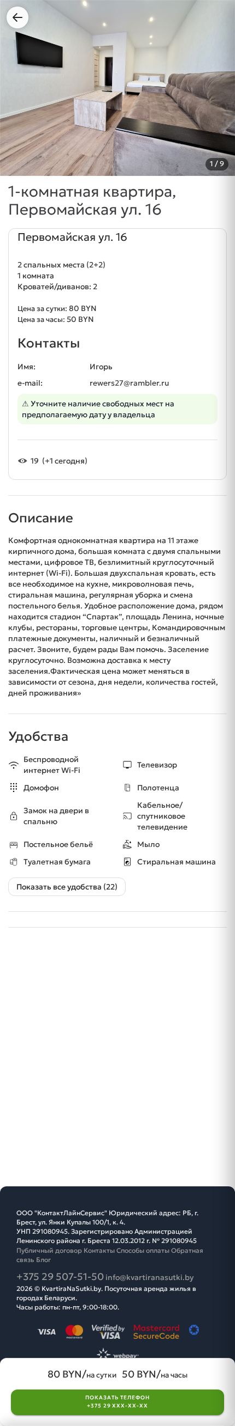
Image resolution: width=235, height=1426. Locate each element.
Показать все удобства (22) (67, 887)
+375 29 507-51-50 (60, 1276)
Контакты (99, 1250)
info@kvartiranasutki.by (149, 1277)
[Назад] (17, 17)
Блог (43, 1260)
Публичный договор (49, 1250)
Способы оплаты (142, 1250)
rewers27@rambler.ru (129, 383)
